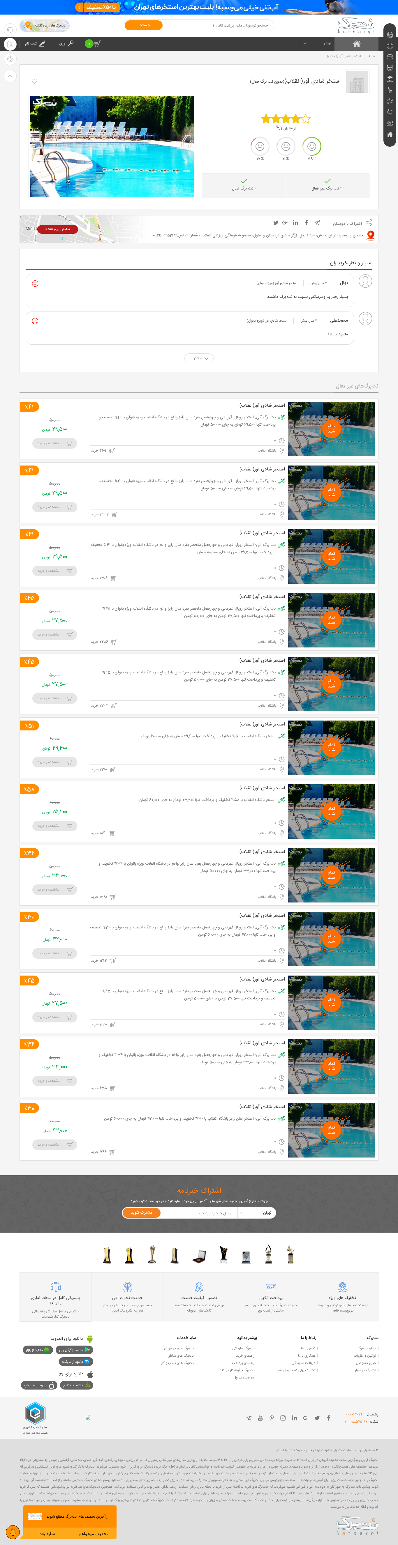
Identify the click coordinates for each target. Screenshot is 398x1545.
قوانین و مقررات (365, 1356)
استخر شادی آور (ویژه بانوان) (276, 283)
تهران (327, 43)
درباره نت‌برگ (367, 1348)
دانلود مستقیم (73, 1385)
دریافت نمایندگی (303, 1363)
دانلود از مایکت (72, 1362)
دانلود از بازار (34, 1350)
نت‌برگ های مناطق (181, 1356)
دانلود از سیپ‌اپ (35, 1385)
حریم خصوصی (366, 1363)
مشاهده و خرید (48, 443)
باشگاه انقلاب (267, 451)
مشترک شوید (141, 1212)
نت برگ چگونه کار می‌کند (237, 1370)
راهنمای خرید (245, 1356)
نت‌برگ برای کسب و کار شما (296, 1370)
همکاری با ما (306, 1356)
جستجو (144, 25)
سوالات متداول (244, 1378)
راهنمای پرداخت (243, 1363)
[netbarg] (357, 1525)
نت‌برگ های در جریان (179, 1348)
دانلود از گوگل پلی (71, 1350)
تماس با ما (308, 1348)
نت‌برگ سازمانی (243, 1348)
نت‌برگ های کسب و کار (177, 1363)
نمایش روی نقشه (57, 229)
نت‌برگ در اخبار (365, 1370)
